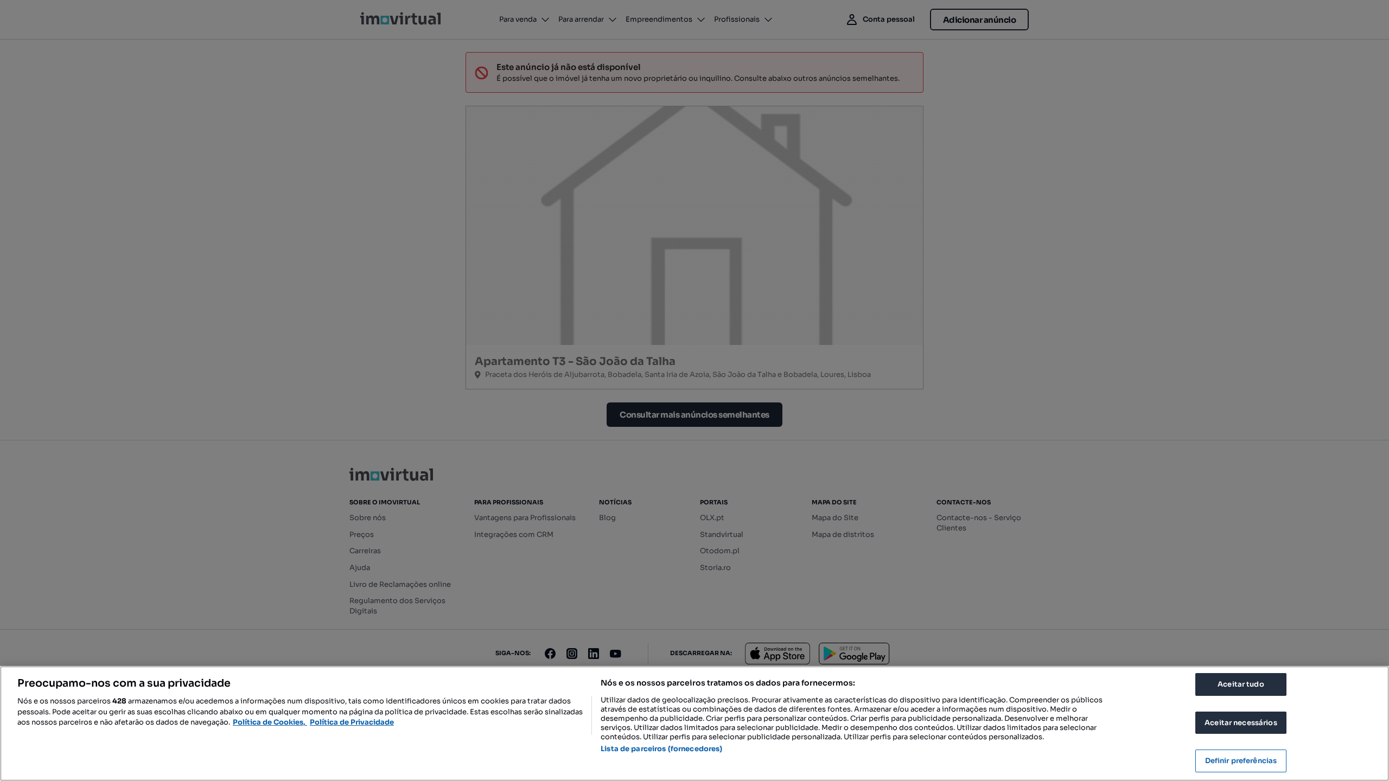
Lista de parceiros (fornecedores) (661, 748)
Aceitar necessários (1241, 722)
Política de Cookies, (270, 722)
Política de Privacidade (352, 722)
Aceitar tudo (1241, 684)
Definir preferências (1241, 760)
